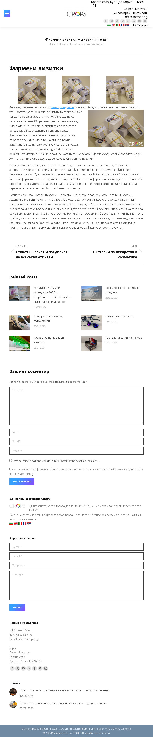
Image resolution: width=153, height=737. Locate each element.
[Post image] (19, 293)
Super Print (103, 728)
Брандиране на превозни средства (122, 290)
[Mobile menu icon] (7, 13)
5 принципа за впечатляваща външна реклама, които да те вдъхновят (63, 703)
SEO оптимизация (69, 728)
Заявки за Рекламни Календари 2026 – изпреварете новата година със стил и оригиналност (52, 294)
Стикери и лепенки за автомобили (48, 318)
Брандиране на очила (119, 316)
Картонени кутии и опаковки (124, 337)
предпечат (67, 107)
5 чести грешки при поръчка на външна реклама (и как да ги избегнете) (64, 690)
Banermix (126, 728)
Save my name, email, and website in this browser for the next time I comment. (56, 460)
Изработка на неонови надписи (49, 340)
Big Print (115, 728)
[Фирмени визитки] (32, 90)
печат (55, 107)
